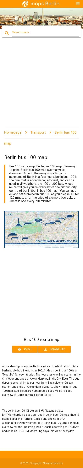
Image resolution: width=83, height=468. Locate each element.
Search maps (20, 32)
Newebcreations (53, 463)
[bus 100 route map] (41, 247)
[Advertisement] (41, 85)
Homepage (12, 132)
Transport (38, 132)
